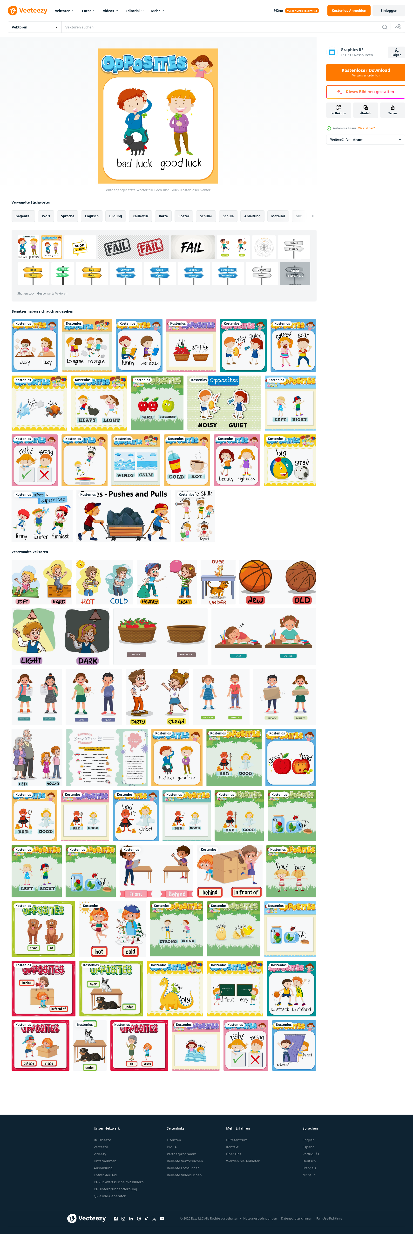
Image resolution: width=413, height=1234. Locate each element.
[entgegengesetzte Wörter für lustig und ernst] (139, 345)
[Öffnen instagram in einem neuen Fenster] (123, 1218)
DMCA (172, 1147)
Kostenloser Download (366, 73)
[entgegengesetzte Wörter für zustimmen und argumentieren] (87, 345)
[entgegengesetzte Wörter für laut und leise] (243, 345)
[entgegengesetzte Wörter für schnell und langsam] (39, 403)
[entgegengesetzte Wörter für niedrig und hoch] (84, 460)
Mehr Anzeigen (295, 273)
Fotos (86, 10)
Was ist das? (366, 128)
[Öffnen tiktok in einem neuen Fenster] (147, 1218)
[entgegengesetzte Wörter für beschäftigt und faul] (35, 345)
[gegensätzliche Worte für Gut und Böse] (290, 757)
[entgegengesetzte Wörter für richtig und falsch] (35, 460)
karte (163, 216)
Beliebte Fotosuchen (183, 1168)
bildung (115, 216)
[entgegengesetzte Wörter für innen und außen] (233, 929)
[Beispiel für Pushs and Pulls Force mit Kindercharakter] (123, 516)
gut (299, 216)
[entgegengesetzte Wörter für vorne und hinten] (156, 871)
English (309, 1140)
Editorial (133, 10)
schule (228, 216)
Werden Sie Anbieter (243, 1161)
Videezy (100, 1154)
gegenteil (23, 216)
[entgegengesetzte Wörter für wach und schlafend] (196, 1045)
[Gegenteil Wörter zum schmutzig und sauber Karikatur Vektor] (157, 697)
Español (309, 1147)
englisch (92, 216)
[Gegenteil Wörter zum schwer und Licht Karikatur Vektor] (167, 582)
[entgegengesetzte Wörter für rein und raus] (292, 815)
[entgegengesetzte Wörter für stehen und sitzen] (43, 929)
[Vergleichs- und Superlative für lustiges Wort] (42, 516)
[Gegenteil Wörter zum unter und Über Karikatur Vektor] (218, 582)
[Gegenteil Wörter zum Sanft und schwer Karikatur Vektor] (42, 582)
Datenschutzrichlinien (296, 1218)
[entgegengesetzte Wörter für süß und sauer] (293, 345)
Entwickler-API (105, 1175)
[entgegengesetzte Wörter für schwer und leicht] (99, 403)
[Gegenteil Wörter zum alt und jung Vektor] (37, 757)
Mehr (155, 10)
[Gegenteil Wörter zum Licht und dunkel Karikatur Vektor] (60, 636)
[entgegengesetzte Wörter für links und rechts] (290, 403)
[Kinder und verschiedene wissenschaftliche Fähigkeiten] (195, 516)
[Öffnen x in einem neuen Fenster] (154, 1218)
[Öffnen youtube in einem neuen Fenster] (162, 1218)
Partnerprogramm (181, 1154)
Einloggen (389, 10)
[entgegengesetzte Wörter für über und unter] (111, 988)
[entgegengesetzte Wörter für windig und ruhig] (135, 460)
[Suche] (385, 27)
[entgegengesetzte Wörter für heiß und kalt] (112, 929)
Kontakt (232, 1147)
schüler (206, 216)
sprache (67, 216)
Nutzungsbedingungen (260, 1218)
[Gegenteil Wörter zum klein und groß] (175, 988)
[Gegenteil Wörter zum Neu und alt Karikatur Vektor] (277, 582)
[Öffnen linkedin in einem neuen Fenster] (131, 1218)
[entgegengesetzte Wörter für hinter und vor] (230, 871)
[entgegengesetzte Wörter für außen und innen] (40, 1045)
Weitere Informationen (347, 139)
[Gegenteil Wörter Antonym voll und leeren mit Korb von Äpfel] (160, 636)
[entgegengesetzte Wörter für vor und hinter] (294, 1045)
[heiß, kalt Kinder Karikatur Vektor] (104, 582)
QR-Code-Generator (110, 1196)
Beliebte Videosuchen (184, 1175)
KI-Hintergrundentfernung (115, 1189)
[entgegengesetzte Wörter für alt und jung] (139, 1045)
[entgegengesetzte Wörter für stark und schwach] (176, 929)
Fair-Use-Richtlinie (329, 1218)
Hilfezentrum (236, 1140)
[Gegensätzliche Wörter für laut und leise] (224, 403)
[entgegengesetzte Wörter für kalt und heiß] (187, 460)
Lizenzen (174, 1140)
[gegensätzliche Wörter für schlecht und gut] (234, 757)
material (278, 216)
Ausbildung (103, 1168)
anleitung (252, 216)
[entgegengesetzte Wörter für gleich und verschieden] (157, 403)
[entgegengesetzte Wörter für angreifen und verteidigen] (291, 988)
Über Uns (233, 1154)
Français (309, 1168)
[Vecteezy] (27, 10)
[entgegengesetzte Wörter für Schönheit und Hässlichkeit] (237, 460)
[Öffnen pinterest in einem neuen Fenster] (139, 1218)
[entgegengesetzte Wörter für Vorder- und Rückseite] (291, 871)
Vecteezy (101, 1147)
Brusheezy (102, 1140)
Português (311, 1154)
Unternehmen (105, 1161)
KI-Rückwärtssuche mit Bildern (119, 1182)
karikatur (140, 216)
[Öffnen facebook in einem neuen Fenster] (116, 1218)
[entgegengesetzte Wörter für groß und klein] (290, 460)
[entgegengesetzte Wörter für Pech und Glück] (177, 757)
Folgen (396, 55)
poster (183, 216)
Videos (108, 10)
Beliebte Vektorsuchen (185, 1161)
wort (46, 216)
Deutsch (309, 1161)
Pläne (278, 10)
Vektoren (62, 10)
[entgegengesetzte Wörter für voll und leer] (191, 345)
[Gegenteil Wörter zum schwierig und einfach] (235, 988)
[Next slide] (309, 216)
